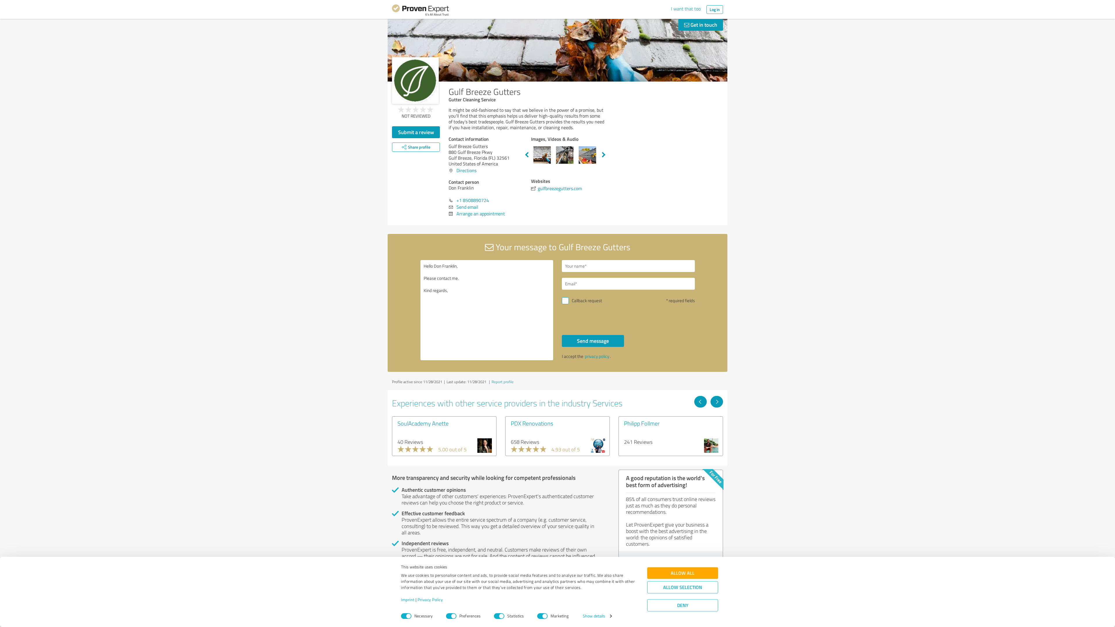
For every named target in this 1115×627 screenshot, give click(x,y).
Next (604, 155)
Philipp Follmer (642, 423)
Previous (527, 155)
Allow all (683, 573)
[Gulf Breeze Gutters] (415, 80)
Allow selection (682, 587)
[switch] (451, 616)
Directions (466, 170)
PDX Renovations (532, 423)
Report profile (503, 381)
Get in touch (703, 24)
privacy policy (597, 356)
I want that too (686, 9)
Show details (594, 616)
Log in (715, 9)
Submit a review (416, 132)
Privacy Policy (430, 600)
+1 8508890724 (472, 200)
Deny (682, 605)
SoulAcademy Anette (423, 423)
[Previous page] (700, 402)
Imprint (408, 600)
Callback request (587, 301)
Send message (593, 341)
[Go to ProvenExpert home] (420, 11)
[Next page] (717, 402)
